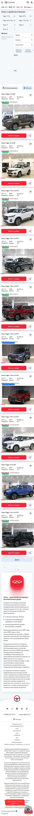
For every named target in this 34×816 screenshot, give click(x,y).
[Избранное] (28, 2)
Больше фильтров (28, 51)
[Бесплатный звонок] (32, 2)
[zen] (12, 708)
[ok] (22, 708)
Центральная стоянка (8, 343)
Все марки (27, 7)
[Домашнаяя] (10, 2)
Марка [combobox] (17, 35)
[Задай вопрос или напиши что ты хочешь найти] (28, 809)
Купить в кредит (14, 135)
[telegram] (7, 708)
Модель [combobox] (18, 40)
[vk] (17, 708)
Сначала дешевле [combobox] (11, 88)
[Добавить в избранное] (30, 95)
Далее (17, 560)
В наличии (5, 103)
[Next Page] (15, 569)
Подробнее (4, 813)
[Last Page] (18, 569)
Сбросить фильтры (19, 51)
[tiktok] (27, 708)
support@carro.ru (25, 714)
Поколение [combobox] (19, 45)
